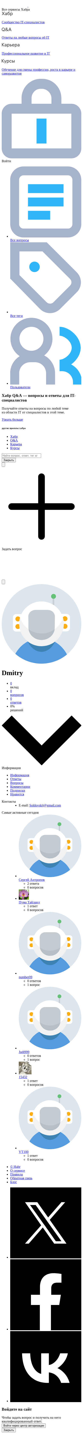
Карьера (16, 444)
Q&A (14, 440)
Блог (13, 1182)
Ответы (15, 779)
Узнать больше (12, 419)
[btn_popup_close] (9, 1430)
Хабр (14, 436)
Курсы (15, 448)
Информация (19, 775)
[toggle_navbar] (3, 582)
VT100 (24, 1152)
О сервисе (17, 1170)
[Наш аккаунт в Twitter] (45, 1257)
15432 (23, 1077)
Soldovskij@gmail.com (45, 805)
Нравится (17, 794)
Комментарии (20, 786)
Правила (16, 1174)
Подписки (17, 790)
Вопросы (16, 783)
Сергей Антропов (32, 880)
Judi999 (24, 1052)
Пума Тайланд (29, 902)
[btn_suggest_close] (9, 460)
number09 (25, 977)
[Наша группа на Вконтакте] (45, 1401)
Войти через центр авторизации (23, 1425)
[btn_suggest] (3, 464)
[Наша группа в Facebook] (45, 1329)
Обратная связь (21, 1178)
